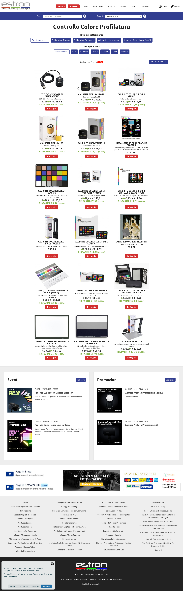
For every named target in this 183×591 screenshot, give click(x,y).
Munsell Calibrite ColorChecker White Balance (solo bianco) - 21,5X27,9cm (52, 349)
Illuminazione (25, 511)
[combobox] (123, 16)
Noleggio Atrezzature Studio (25, 535)
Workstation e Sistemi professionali (69, 531)
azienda (111, 6)
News (86, 6)
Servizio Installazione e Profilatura (158, 521)
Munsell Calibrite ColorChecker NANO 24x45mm (91, 248)
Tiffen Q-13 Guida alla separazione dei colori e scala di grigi (52, 298)
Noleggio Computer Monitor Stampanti (69, 511)
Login (165, 6)
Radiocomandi (158, 502)
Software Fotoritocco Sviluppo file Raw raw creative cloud (158, 526)
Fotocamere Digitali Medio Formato (25, 506)
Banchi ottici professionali (113, 502)
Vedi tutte (170, 380)
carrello (177, 6)
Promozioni (98, 6)
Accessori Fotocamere (69, 518)
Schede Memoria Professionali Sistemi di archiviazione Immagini (158, 516)
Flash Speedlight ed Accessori (113, 539)
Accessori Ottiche (113, 535)
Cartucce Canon (25, 527)
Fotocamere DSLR (69, 514)
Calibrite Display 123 (52, 150)
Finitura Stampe (69, 539)
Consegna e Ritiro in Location (69, 549)
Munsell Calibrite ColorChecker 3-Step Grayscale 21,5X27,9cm (91, 349)
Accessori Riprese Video (25, 547)
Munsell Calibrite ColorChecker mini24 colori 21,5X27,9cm (91, 298)
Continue (13, 586)
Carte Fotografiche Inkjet (25, 514)
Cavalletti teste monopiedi (24, 531)
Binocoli (158, 550)
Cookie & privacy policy (91, 584)
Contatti (145, 6)
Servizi (123, 6)
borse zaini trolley (114, 511)
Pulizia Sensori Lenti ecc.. (113, 549)
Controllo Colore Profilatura (113, 523)
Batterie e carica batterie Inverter (113, 506)
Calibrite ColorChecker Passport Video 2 (131, 298)
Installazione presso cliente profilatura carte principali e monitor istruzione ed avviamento (131, 150)
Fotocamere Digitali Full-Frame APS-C (69, 527)
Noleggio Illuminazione (25, 551)
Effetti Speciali (113, 527)
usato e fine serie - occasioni (158, 539)
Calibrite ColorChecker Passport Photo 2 (92, 198)
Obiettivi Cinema (69, 523)
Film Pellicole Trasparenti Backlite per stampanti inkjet (158, 544)
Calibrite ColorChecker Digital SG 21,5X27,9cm (131, 198)
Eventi (133, 6)
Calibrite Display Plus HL (91, 150)
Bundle (25, 502)
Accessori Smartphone (24, 518)
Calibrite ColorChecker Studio (131, 101)
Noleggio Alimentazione (69, 535)
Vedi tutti (81, 380)
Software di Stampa (158, 506)
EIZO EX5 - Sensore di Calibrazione (52, 101)
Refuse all (35, 586)
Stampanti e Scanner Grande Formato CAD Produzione (158, 533)
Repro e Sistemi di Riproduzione (158, 511)
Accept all (46, 586)
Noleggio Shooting (69, 506)
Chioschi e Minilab (113, 518)
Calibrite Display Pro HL (91, 101)
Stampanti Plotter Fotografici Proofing (25, 543)
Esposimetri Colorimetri (113, 531)
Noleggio (73, 6)
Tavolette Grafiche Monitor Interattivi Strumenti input (69, 544)
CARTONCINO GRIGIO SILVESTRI (131, 248)
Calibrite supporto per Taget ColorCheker (51, 248)
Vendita (61, 6)
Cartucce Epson (24, 523)
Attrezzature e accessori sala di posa (25, 539)
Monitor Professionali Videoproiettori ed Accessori (113, 544)
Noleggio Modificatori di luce (69, 502)
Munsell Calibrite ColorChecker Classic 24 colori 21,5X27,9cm (51, 198)
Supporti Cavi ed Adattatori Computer (113, 514)
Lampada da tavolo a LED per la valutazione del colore (131, 349)
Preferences (24, 586)
